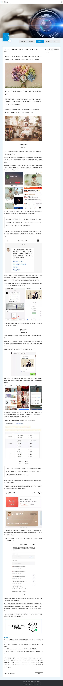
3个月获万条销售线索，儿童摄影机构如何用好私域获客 (52, 50)
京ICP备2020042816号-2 (37, 682)
